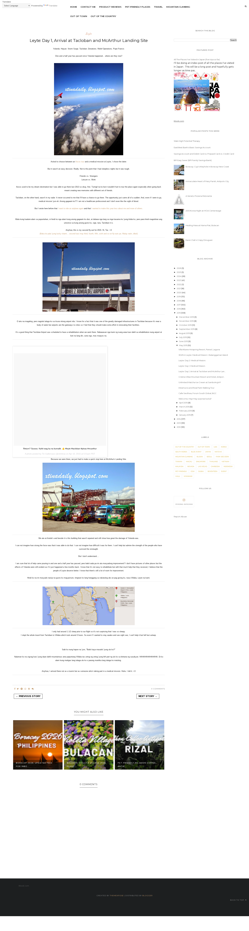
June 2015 (183, 341)
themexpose (117, 895)
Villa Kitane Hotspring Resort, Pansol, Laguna (199, 349)
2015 (179, 313)
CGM (192, 471)
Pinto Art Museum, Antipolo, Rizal (136, 764)
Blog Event (196, 452)
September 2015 (187, 329)
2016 (179, 309)
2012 (179, 427)
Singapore (200, 462)
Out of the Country (103, 16)
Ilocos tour (79, 162)
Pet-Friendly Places (137, 6)
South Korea (181, 452)
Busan (200, 457)
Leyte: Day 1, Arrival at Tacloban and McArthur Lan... (202, 371)
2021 (179, 288)
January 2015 (185, 415)
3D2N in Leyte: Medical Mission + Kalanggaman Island (203, 355)
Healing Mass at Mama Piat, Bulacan (202, 225)
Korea (224, 447)
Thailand (213, 462)
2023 (179, 280)
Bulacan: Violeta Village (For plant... (35, 764)
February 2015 (185, 411)
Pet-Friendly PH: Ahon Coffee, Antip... (86, 764)
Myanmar (188, 476)
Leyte (89, 33)
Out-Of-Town (204, 447)
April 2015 (183, 402)
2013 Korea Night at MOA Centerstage (203, 211)
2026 (179, 268)
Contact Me (88, 6)
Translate (53, 5)
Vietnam (225, 462)
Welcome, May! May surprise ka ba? (195, 399)
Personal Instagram (184, 504)
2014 (179, 419)
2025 (179, 272)
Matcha (218, 452)
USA (215, 447)
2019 (179, 296)
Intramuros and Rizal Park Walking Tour (196, 388)
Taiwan (178, 462)
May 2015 (183, 345)
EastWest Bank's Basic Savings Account (192, 147)
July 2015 (183, 337)
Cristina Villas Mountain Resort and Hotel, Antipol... (202, 377)
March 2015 (184, 407)
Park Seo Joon (222, 457)
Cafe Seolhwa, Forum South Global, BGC (197, 393)
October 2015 (185, 325)
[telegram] (22, 689)
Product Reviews (110, 6)
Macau (189, 462)
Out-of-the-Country (184, 447)
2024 (179, 276)
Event (224, 471)
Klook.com (179, 121)
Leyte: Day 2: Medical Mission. (192, 360)
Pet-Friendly (181, 471)
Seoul (209, 457)
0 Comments (158, 689)
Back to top (237, 900)
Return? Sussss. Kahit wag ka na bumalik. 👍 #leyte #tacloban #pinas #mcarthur (60, 448)
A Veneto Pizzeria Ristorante (199, 196)
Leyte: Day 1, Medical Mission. (192, 366)
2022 (179, 284)
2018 (179, 301)
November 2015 (186, 321)
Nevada (190, 466)
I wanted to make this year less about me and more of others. (117, 208)
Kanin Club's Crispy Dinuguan (199, 240)
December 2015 (186, 317)
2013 (179, 423)
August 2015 (184, 333)
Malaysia (179, 466)
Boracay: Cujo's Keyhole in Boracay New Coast (207, 166)
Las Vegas (202, 466)
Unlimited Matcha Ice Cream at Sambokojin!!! (200, 382)
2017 (179, 305)
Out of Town (78, 16)
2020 (179, 292)
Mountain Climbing (178, 6)
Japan (208, 452)
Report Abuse (180, 516)
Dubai (201, 471)
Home (73, 6)
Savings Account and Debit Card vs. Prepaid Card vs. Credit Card (204, 154)
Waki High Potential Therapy (187, 141)
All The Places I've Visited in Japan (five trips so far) (197, 59)
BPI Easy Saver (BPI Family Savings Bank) (193, 160)
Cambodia (215, 466)
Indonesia (228, 466)
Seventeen (212, 471)
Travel (158, 6)
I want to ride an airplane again (70, 208)
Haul (177, 476)
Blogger (147, 895)
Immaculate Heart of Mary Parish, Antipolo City (207, 181)
